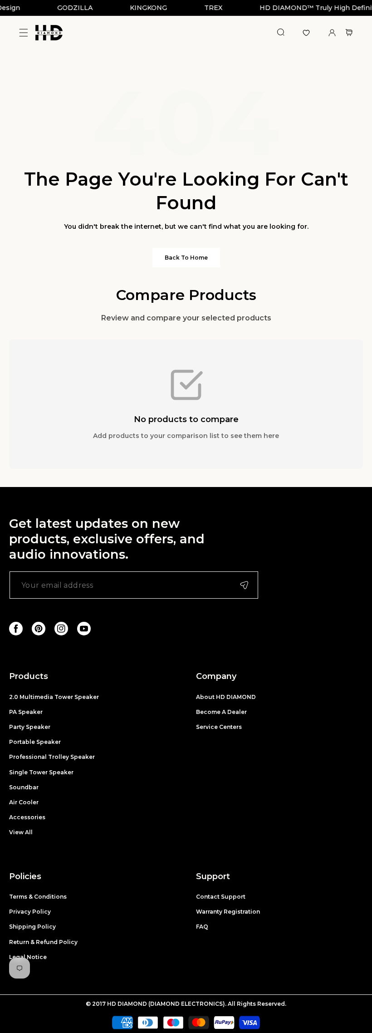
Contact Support (220, 896)
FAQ (202, 926)
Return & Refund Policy (43, 942)
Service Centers (219, 726)
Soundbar (24, 787)
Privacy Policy (30, 911)
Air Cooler (24, 802)
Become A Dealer (221, 711)
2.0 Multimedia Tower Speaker (54, 697)
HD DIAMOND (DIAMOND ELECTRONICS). (167, 1003)
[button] (23, 33)
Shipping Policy (32, 926)
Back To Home (186, 257)
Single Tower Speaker (41, 772)
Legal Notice (28, 957)
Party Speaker (29, 726)
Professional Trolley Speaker (52, 756)
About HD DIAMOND (226, 697)
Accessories (27, 817)
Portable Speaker (35, 741)
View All (21, 832)
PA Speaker (26, 711)
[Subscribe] (244, 585)
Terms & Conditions (38, 896)
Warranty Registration (228, 911)
